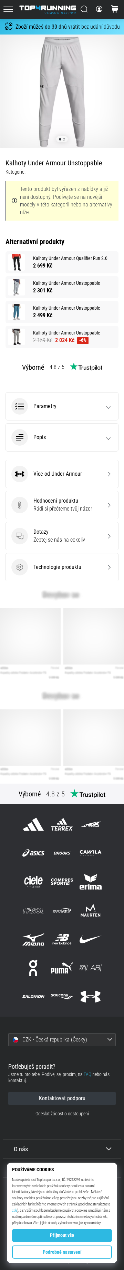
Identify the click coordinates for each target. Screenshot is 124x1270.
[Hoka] (33, 910)
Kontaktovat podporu (62, 1098)
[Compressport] (62, 881)
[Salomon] (33, 996)
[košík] (115, 9)
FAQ (87, 1074)
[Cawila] (90, 853)
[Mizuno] (33, 939)
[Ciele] (33, 881)
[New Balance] (62, 939)
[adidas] (33, 824)
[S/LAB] (90, 967)
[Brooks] (62, 853)
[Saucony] (62, 996)
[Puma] (62, 967)
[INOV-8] (62, 910)
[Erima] (90, 881)
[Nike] (90, 939)
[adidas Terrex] (62, 824)
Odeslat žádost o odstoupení (62, 1114)
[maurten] (90, 910)
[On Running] (33, 967)
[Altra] (90, 824)
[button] (62, 406)
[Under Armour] (90, 996)
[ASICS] (33, 853)
